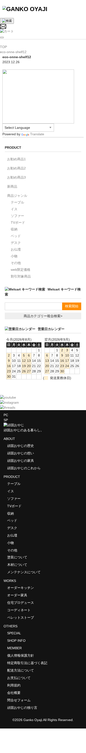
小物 (14, 256)
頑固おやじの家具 (20, 461)
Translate (37, 134)
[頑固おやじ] (24, 9)
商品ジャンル (17, 196)
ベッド (16, 236)
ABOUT (9, 439)
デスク (16, 243)
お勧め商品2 (16, 168)
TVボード (18, 222)
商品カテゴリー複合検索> (43, 316)
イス (14, 209)
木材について (17, 565)
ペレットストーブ (20, 617)
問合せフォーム (19, 700)
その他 (16, 263)
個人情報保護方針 (20, 655)
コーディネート (19, 610)
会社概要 (14, 693)
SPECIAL (14, 633)
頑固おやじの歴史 (20, 446)
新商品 (12, 186)
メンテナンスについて (24, 572)
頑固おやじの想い (20, 453)
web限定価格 (20, 270)
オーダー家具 (17, 595)
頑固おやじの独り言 (22, 708)
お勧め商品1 (16, 159)
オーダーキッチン (20, 588)
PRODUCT (12, 477)
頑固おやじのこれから (24, 468)
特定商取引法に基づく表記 (27, 663)
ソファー (17, 216)
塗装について (17, 557)
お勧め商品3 (16, 177)
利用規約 (14, 685)
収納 (14, 229)
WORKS (10, 581)
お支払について (19, 678)
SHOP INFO (16, 640)
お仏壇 (16, 249)
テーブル (17, 202)
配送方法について (20, 670)
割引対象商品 (21, 276)
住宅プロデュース (20, 603)
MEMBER (14, 648)
